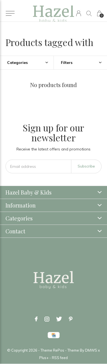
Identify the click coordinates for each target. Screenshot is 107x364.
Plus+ (44, 357)
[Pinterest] (70, 319)
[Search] (89, 13)
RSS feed (60, 357)
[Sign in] (78, 13)
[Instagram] (46, 319)
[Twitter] (59, 319)
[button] (10, 13)
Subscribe (86, 166)
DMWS (91, 350)
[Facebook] (36, 319)
